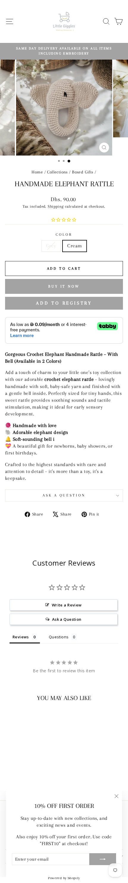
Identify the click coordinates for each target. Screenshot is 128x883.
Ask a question (64, 495)
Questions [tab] (59, 637)
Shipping (55, 206)
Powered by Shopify (64, 878)
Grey (51, 246)
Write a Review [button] (67, 605)
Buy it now (64, 286)
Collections (57, 172)
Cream (74, 246)
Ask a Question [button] (67, 619)
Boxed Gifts (82, 172)
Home (37, 172)
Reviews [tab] (21, 637)
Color (64, 234)
